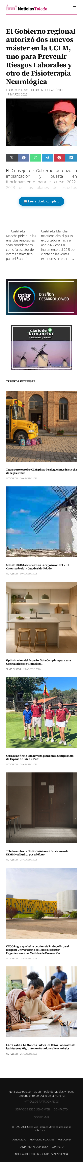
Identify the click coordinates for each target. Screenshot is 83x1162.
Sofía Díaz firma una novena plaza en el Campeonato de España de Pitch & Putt (39, 757)
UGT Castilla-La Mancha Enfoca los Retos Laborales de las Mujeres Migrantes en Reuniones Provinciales (40, 1046)
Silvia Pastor (13, 669)
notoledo (31, 90)
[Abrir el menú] (74, 7)
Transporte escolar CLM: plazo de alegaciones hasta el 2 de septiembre (41, 471)
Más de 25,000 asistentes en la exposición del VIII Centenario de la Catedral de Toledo (37, 566)
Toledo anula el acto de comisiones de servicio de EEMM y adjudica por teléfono (37, 852)
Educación (52, 90)
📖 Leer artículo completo (41, 201)
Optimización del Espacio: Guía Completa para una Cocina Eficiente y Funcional (38, 662)
